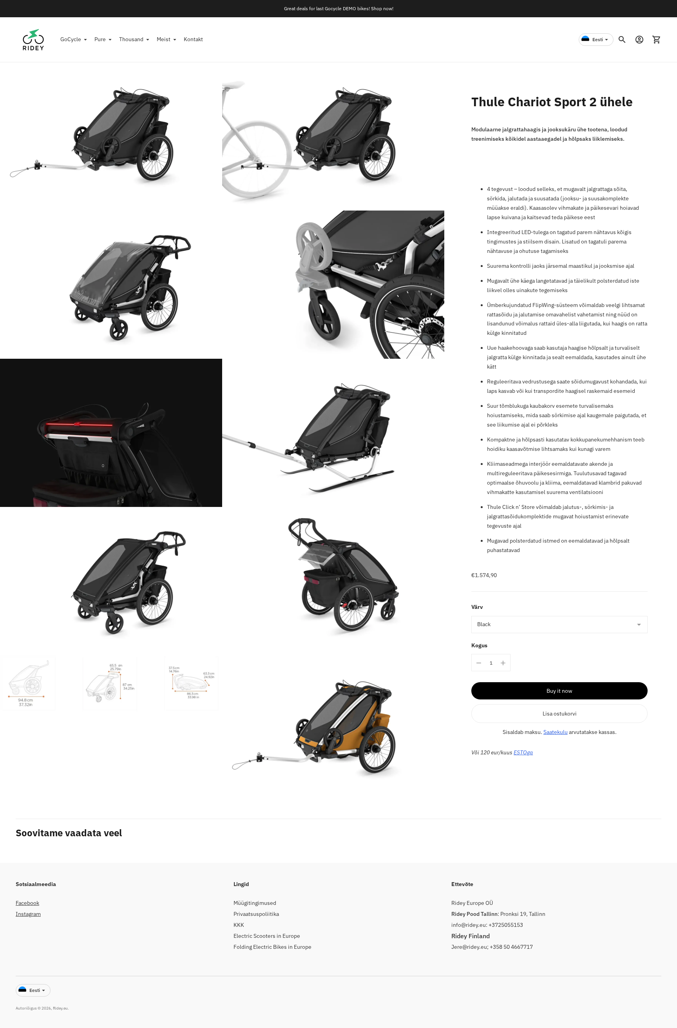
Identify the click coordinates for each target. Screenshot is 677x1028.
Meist (163, 39)
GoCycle (70, 39)
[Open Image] (111, 136)
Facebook (27, 902)
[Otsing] (622, 39)
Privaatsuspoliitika (256, 913)
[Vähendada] (479, 663)
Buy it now (559, 691)
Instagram (28, 913)
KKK (239, 924)
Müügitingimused (255, 902)
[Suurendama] (503, 663)
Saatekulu (555, 732)
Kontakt (193, 39)
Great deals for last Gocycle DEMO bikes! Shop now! (338, 8)
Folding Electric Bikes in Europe (272, 946)
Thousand (131, 39)
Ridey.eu (60, 1008)
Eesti (597, 39)
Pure (100, 39)
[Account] (639, 39)
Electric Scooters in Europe (267, 935)
